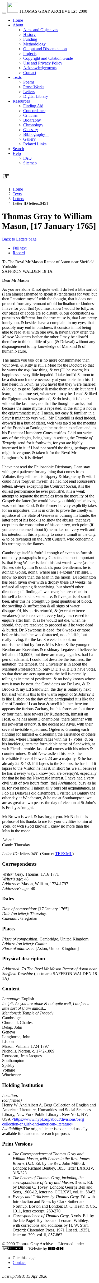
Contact (29, 72)
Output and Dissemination (45, 49)
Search (18, 148)
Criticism (30, 115)
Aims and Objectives (40, 29)
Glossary (30, 129)
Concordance (34, 110)
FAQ (29, 158)
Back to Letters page (19, 239)
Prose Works (33, 87)
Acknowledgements (39, 68)
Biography (32, 120)
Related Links (34, 144)
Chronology (33, 125)
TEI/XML (63, 853)
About (18, 25)
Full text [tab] (19, 248)
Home (18, 20)
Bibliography (36, 134)
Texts (17, 77)
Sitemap (30, 163)
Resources (21, 101)
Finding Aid (33, 106)
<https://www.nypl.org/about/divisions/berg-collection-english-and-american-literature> (43, 1121)
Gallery (29, 139)
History (29, 34)
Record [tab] (19, 253)
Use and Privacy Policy (42, 63)
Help (17, 153)
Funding (30, 39)
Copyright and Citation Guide (48, 58)
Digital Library (35, 96)
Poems (28, 82)
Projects (29, 53)
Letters (29, 91)
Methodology (34, 44)
